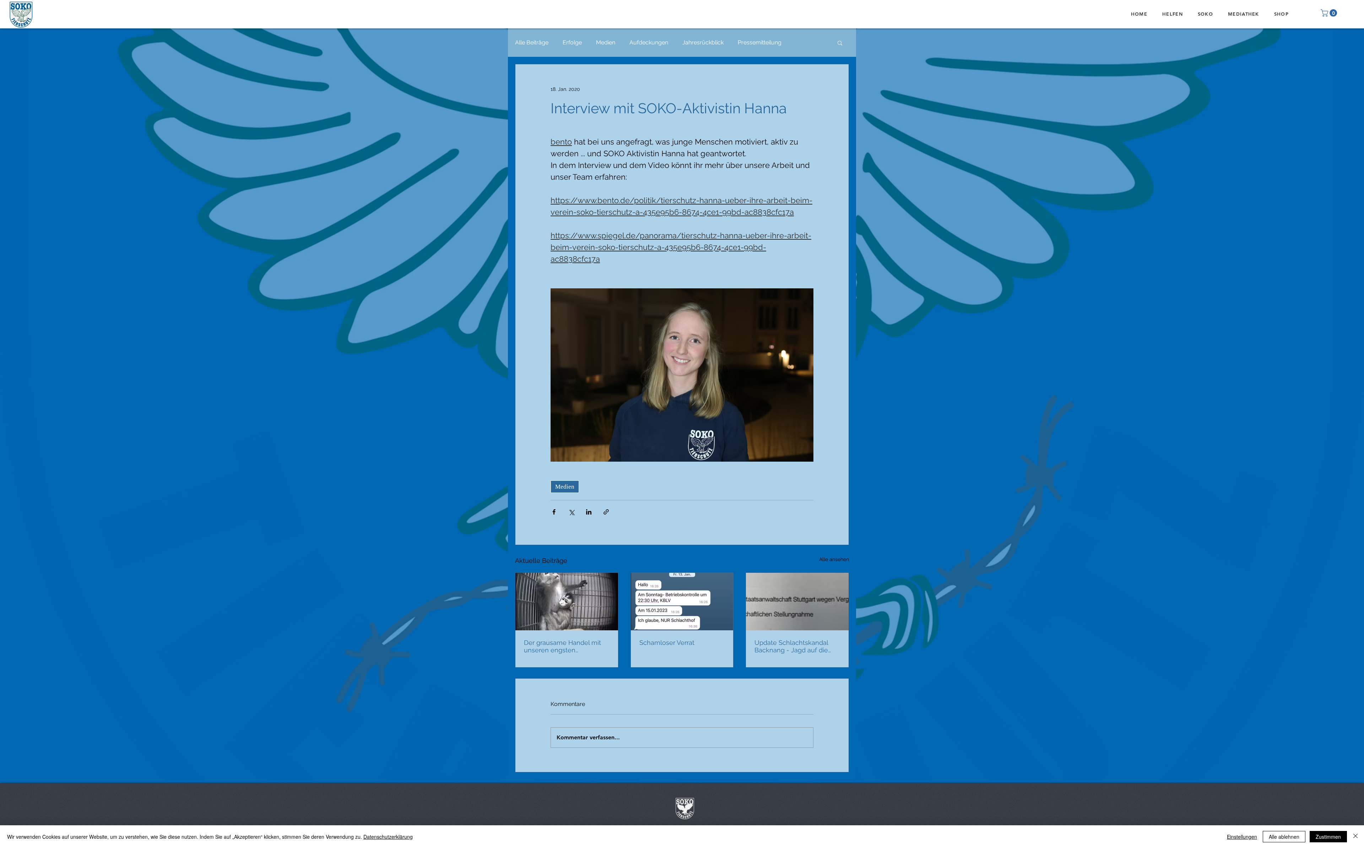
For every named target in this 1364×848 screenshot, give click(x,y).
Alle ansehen (834, 559)
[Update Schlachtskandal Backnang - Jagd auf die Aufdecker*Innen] (797, 601)
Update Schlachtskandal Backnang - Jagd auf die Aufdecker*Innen (791, 646)
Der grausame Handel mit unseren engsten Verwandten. (562, 646)
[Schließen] (1355, 836)
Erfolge (572, 42)
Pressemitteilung (759, 42)
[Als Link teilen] (606, 512)
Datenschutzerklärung (388, 836)
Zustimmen (1328, 836)
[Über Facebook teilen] (554, 512)
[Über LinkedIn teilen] (588, 512)
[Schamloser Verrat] (682, 601)
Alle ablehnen (1284, 836)
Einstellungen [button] (1242, 836)
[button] (1330, 13)
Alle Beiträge (531, 42)
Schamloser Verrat (666, 642)
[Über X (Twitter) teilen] (571, 512)
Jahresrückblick (703, 42)
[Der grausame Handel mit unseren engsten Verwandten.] (566, 601)
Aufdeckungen (648, 42)
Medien (605, 42)
